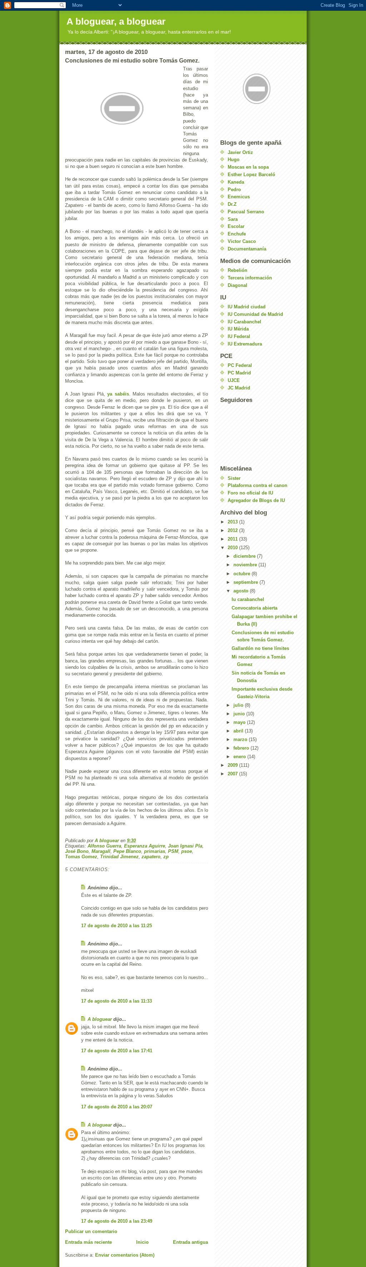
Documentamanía (247, 249)
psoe (186, 851)
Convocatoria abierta (254, 608)
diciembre (245, 556)
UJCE (234, 380)
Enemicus (239, 196)
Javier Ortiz (240, 152)
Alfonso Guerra (104, 846)
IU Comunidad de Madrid (255, 314)
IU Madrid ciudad (247, 306)
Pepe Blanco (127, 851)
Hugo (233, 159)
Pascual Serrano (246, 211)
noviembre (245, 564)
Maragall (101, 851)
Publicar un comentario (91, 1231)
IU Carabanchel (244, 321)
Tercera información (250, 277)
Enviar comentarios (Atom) (124, 1255)
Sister (234, 478)
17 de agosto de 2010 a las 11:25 (116, 925)
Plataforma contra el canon (257, 485)
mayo (240, 722)
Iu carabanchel (248, 599)
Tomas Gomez (81, 856)
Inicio (142, 1242)
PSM (173, 851)
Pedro (234, 189)
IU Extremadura (245, 344)
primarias (154, 851)
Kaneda (236, 182)
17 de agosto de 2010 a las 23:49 (116, 1221)
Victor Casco (242, 241)
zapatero (151, 856)
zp (166, 856)
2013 (233, 522)
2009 (233, 765)
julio (239, 705)
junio (239, 713)
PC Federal (240, 365)
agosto (241, 590)
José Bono (77, 851)
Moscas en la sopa (248, 167)
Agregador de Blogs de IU (256, 500)
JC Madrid (239, 388)
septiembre (246, 582)
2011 (233, 539)
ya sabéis (118, 394)
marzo (241, 739)
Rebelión (237, 270)
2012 (233, 530)
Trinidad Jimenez (119, 856)
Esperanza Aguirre (144, 846)
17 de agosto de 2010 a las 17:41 (116, 1050)
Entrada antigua (190, 1242)
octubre (242, 573)
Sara (233, 219)
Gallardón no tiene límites (260, 648)
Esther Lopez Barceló (251, 174)
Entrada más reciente (88, 1242)
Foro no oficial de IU (250, 493)
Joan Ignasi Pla (185, 846)
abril (239, 731)
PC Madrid (239, 373)
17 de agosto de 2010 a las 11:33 (116, 1001)
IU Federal (239, 336)
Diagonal (237, 285)
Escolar (236, 226)
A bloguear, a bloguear (115, 21)
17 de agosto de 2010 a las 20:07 (116, 1106)
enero (240, 756)
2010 (233, 547)
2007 (233, 773)
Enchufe (237, 234)
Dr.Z (232, 204)
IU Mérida (238, 329)
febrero (242, 748)
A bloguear (100, 1019)
